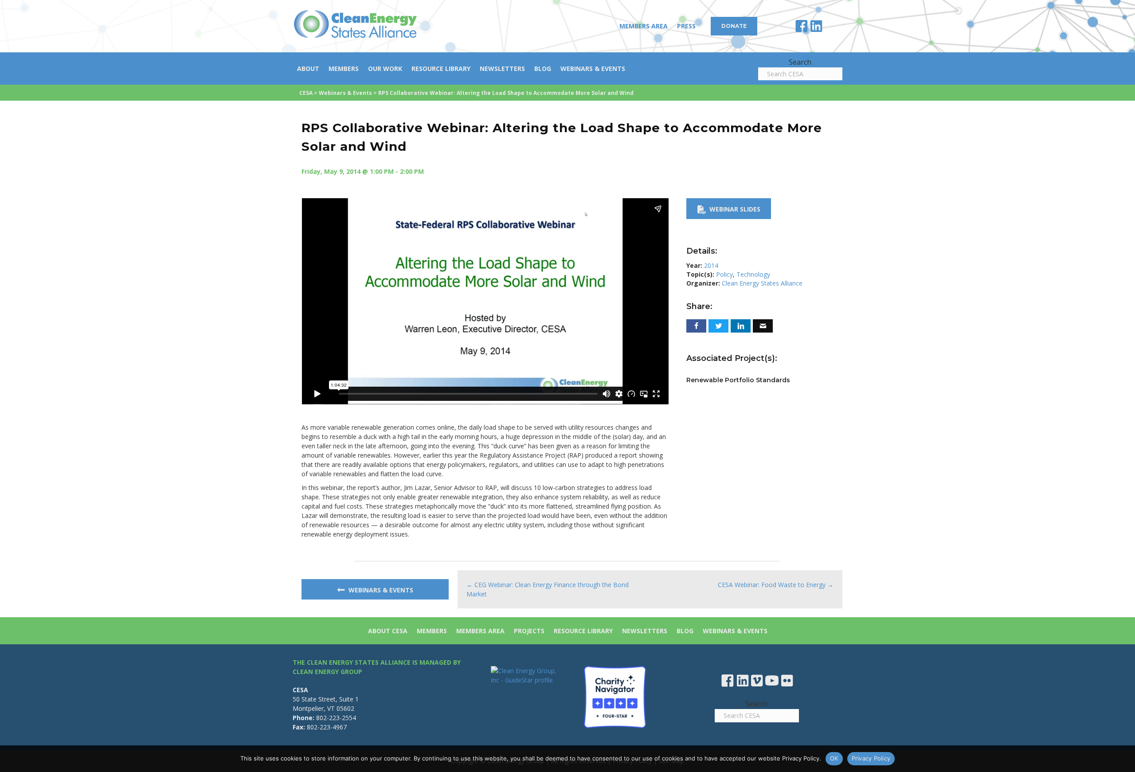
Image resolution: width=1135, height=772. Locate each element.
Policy (724, 274)
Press (686, 26)
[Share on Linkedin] (741, 326)
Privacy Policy (871, 758)
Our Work (385, 68)
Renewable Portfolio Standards (738, 380)
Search (800, 62)
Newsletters (502, 68)
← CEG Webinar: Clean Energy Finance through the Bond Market (547, 589)
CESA (306, 93)
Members (344, 68)
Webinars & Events (592, 68)
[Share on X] (718, 326)
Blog (542, 68)
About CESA (387, 631)
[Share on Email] (763, 326)
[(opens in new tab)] (615, 696)
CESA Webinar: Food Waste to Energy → (776, 584)
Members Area (643, 26)
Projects (529, 631)
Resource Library (440, 68)
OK (834, 758)
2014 (711, 265)
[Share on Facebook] (696, 326)
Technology (753, 274)
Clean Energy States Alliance (762, 283)
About (308, 68)
